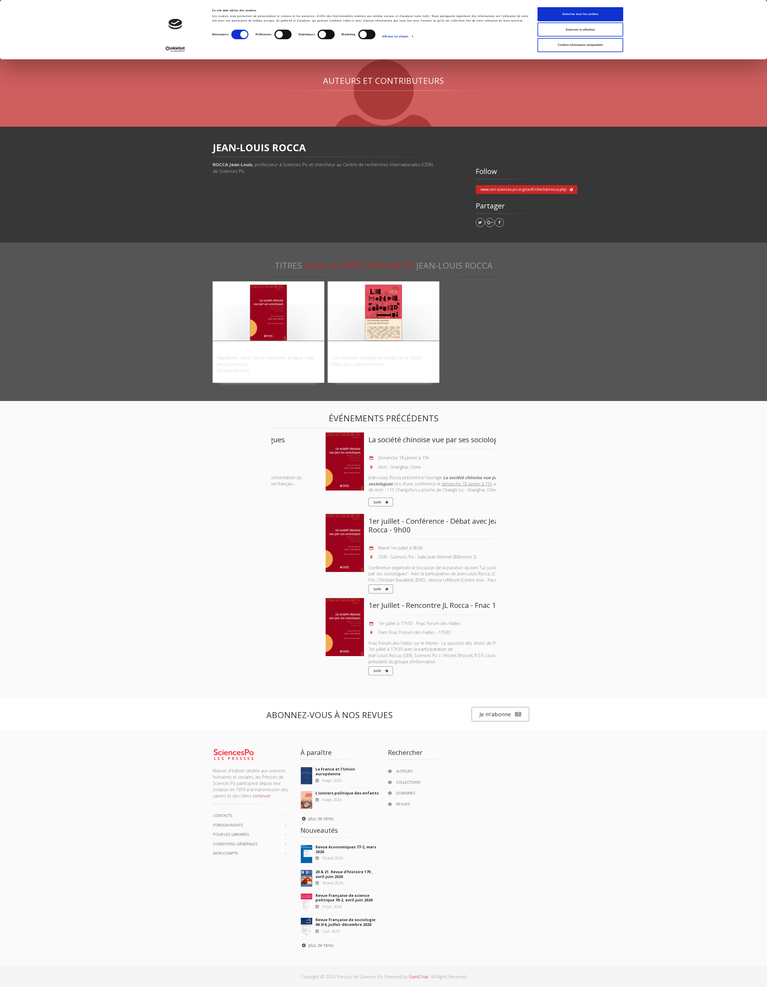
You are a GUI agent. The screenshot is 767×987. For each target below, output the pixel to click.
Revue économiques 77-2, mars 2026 (345, 849)
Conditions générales (235, 844)
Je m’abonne (495, 714)
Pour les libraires (231, 834)
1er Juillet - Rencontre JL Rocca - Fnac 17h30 (386, 605)
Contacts (222, 815)
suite (323, 502)
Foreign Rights (228, 825)
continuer (262, 796)
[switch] (283, 34)
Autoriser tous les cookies (580, 14)
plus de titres (320, 818)
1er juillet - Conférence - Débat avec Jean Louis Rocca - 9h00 (390, 525)
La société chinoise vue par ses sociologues (384, 439)
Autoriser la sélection (580, 29)
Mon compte (225, 853)
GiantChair (419, 977)
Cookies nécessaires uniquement (580, 44)
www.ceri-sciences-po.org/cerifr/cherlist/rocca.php (524, 189)
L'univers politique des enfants (347, 793)
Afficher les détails (395, 36)
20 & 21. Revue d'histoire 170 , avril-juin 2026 (344, 874)
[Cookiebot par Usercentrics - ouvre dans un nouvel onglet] (175, 49)
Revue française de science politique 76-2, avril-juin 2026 (343, 898)
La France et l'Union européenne (335, 771)
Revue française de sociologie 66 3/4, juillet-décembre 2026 (345, 922)
